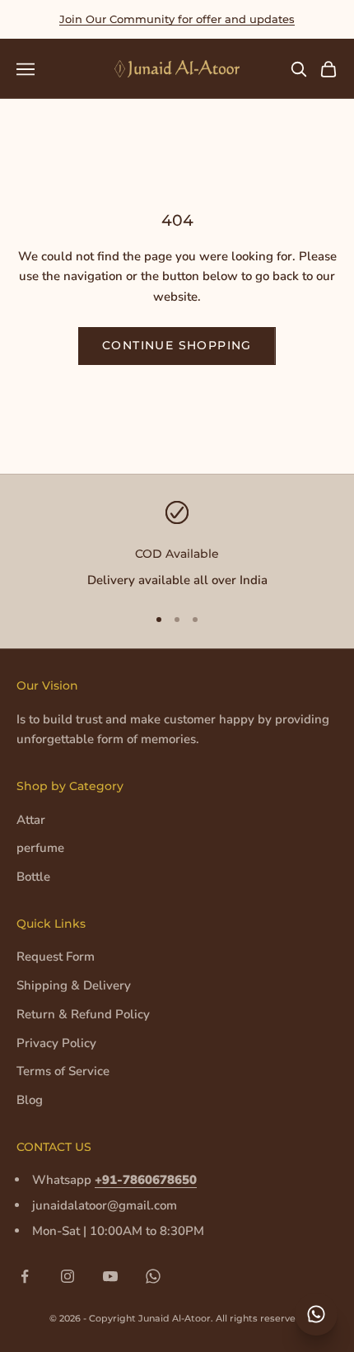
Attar (30, 820)
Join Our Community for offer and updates (177, 19)
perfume (40, 848)
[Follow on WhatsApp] (153, 1276)
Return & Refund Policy (83, 1014)
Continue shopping (177, 345)
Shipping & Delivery (73, 985)
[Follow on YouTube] (110, 1276)
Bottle (33, 876)
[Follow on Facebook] (24, 1276)
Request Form (55, 956)
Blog (29, 1100)
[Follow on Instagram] (67, 1276)
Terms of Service (62, 1071)
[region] (177, 546)
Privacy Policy (56, 1043)
